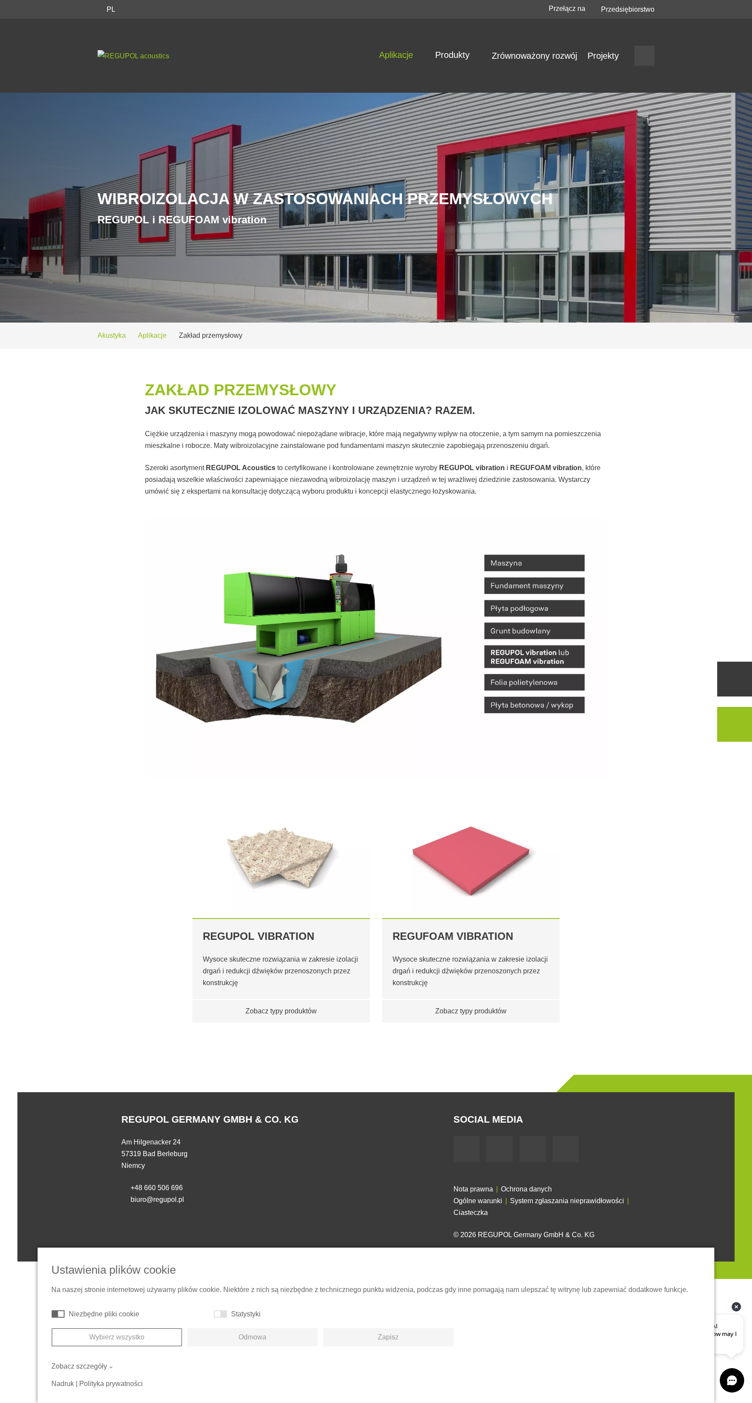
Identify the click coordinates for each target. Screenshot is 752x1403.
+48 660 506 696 (157, 1187)
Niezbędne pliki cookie (104, 1314)
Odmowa (252, 1337)
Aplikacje (397, 55)
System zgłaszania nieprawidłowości (567, 1200)
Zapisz (388, 1337)
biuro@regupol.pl (157, 1199)
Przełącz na (568, 8)
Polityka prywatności (111, 1383)
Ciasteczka (470, 1212)
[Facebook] (466, 1149)
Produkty (453, 55)
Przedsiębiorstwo (628, 9)
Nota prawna (473, 1189)
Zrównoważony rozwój (534, 56)
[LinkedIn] (533, 1149)
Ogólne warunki (477, 1200)
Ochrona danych (526, 1189)
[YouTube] (500, 1149)
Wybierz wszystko (116, 1337)
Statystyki (246, 1314)
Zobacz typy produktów (281, 1011)
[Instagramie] (566, 1149)
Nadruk (62, 1383)
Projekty (603, 56)
